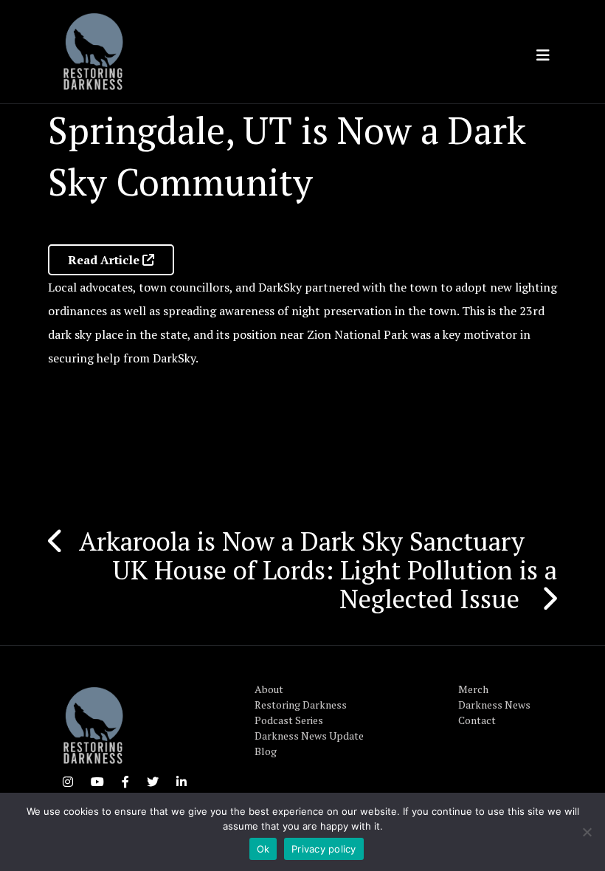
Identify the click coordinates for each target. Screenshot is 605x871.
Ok (263, 849)
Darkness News (494, 705)
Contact (477, 720)
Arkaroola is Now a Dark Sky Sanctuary (305, 541)
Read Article (105, 260)
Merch (473, 689)
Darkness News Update (309, 736)
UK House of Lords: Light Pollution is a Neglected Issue (334, 584)
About (269, 689)
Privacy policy (323, 849)
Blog (266, 751)
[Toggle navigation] (543, 55)
